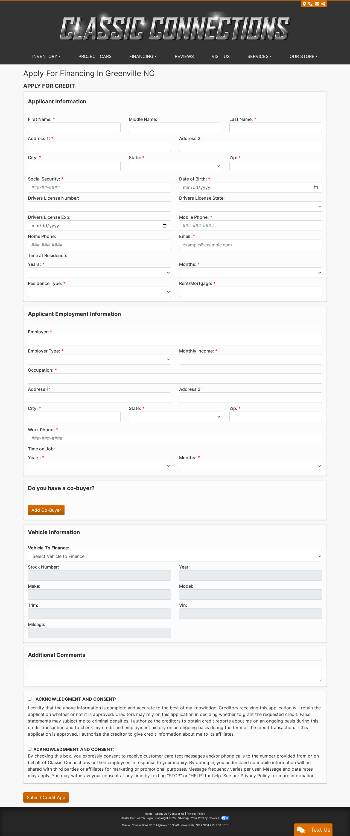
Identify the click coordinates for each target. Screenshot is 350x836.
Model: (186, 586)
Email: (185, 236)
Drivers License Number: (53, 198)
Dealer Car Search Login (137, 818)
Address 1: (39, 138)
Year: (184, 567)
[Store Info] (314, 4)
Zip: (233, 157)
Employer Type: (44, 351)
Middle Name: (143, 119)
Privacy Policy (255, 775)
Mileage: (36, 624)
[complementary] (333, 819)
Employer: (38, 331)
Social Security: (44, 179)
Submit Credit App (46, 797)
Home (149, 813)
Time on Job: (41, 449)
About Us (161, 813)
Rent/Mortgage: (195, 283)
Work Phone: (41, 429)
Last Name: (241, 119)
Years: (34, 264)
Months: (188, 264)
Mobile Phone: (194, 217)
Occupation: (41, 370)
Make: (34, 586)
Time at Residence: (47, 255)
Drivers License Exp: (49, 217)
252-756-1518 (219, 825)
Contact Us (177, 813)
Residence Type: (45, 283)
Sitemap (183, 818)
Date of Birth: (193, 179)
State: (135, 157)
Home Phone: (42, 236)
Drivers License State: (202, 198)
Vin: (183, 605)
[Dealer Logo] (175, 27)
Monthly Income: (196, 351)
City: (33, 157)
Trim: (33, 605)
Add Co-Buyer (46, 510)
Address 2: (190, 138)
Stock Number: (43, 567)
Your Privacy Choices (205, 818)
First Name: (40, 119)
